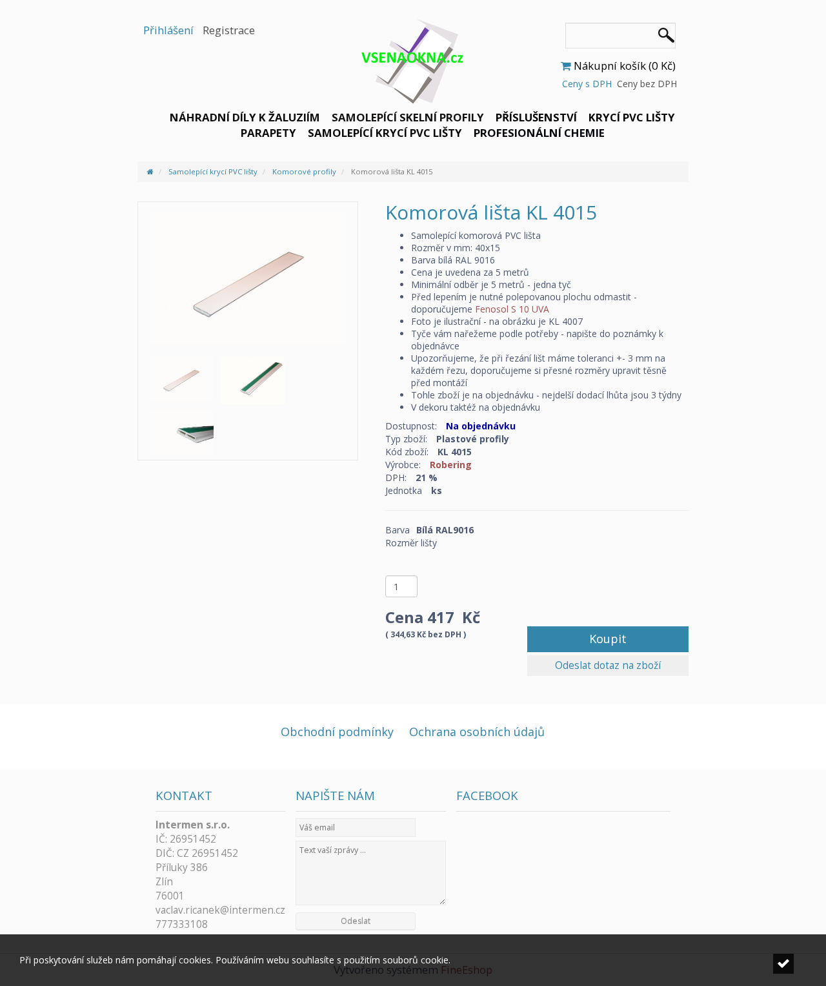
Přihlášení (168, 30)
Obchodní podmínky (337, 731)
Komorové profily (304, 171)
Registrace (229, 30)
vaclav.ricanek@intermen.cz (220, 910)
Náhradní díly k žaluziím (245, 117)
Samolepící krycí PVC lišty (385, 132)
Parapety (268, 132)
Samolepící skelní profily (408, 117)
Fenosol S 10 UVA (512, 309)
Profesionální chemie (539, 132)
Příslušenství (536, 117)
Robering (451, 464)
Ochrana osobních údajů (477, 731)
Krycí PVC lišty (632, 117)
